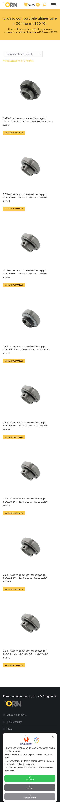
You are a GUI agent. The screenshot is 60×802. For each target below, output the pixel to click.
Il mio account (14, 721)
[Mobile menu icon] (53, 5)
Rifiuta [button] (30, 788)
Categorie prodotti (17, 714)
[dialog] (30, 767)
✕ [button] (53, 736)
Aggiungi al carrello (14, 133)
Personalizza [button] (30, 797)
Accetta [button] (30, 779)
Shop (10, 728)
